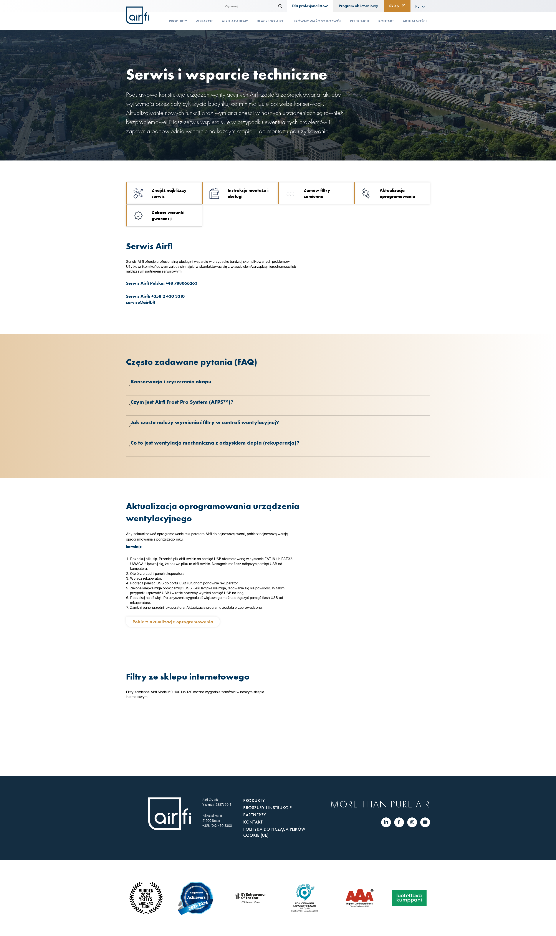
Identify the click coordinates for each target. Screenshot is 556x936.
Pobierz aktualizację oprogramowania (172, 621)
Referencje (360, 21)
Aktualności (415, 21)
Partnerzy (254, 814)
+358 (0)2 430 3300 (217, 826)
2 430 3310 (173, 296)
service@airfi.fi (140, 302)
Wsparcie (204, 21)
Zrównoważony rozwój (317, 21)
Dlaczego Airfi (271, 21)
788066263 (185, 283)
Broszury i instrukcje (267, 807)
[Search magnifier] (280, 6)
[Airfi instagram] (412, 822)
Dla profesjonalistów (310, 5)
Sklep (394, 5)
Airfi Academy (235, 21)
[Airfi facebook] (399, 822)
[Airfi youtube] (425, 822)
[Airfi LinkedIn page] (386, 822)
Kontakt (386, 21)
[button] (420, 6)
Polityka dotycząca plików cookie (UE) (274, 832)
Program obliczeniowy (358, 5)
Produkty (178, 21)
